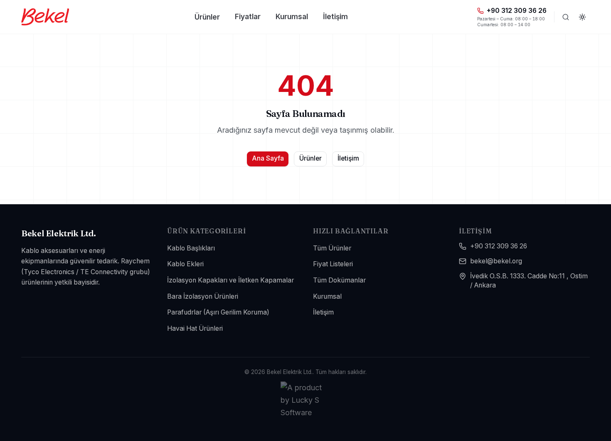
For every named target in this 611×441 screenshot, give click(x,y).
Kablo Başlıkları (191, 248)
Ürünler (207, 16)
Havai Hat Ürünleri (195, 328)
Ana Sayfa (268, 158)
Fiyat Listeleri (333, 264)
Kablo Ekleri (185, 264)
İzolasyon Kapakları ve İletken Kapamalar (230, 280)
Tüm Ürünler (332, 248)
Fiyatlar (248, 16)
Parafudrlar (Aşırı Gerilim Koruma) (218, 312)
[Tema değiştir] (582, 17)
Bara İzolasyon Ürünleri (202, 296)
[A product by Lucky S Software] (305, 400)
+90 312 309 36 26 (498, 246)
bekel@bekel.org (496, 261)
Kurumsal (292, 16)
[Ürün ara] (565, 17)
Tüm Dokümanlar (339, 280)
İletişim (335, 16)
